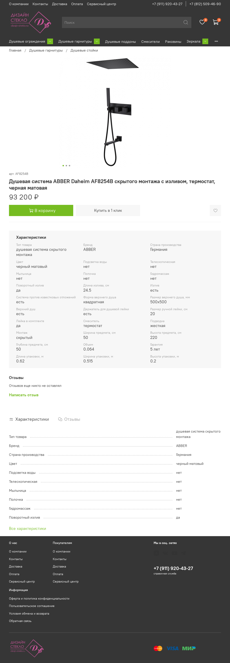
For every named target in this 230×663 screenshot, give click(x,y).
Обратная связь (20, 621)
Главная (15, 50)
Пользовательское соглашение (32, 606)
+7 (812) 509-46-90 (205, 4)
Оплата (77, 4)
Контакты (40, 4)
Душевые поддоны (120, 41)
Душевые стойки (84, 50)
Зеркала (193, 41)
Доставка (59, 4)
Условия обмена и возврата (29, 613)
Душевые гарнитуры (75, 41)
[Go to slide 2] (66, 165)
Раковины (173, 41)
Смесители (150, 41)
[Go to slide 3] (69, 165)
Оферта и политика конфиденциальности (39, 598)
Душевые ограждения (27, 41)
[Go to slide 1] (63, 165)
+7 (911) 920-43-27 (167, 4)
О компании (19, 4)
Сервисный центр (101, 4)
